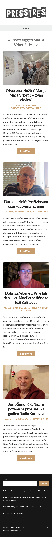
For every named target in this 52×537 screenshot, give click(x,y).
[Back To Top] (48, 527)
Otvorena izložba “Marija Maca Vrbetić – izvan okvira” (26, 95)
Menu (26, 28)
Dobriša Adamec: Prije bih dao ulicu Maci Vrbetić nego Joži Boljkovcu (26, 298)
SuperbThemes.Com (12, 530)
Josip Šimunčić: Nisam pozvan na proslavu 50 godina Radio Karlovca (26, 409)
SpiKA (45, 212)
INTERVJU (37, 212)
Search (6, 479)
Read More (26, 150)
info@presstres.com (19, 507)
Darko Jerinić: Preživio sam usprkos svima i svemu (26, 204)
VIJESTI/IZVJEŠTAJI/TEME (29, 108)
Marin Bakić (25, 212)
